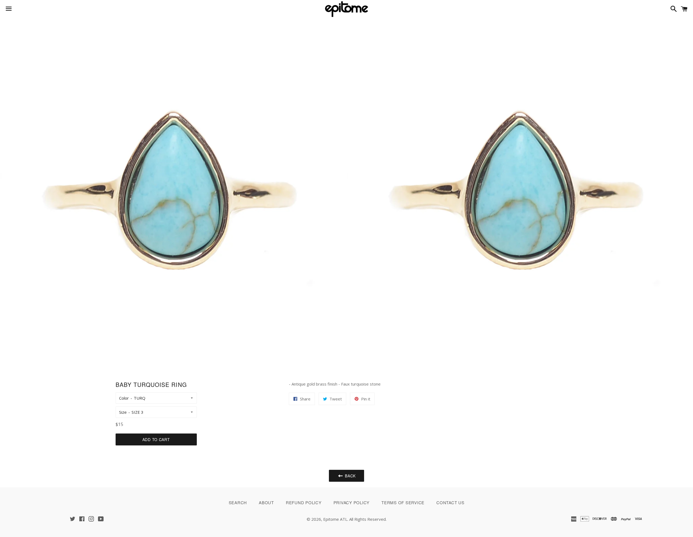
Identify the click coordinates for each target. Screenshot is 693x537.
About (266, 502)
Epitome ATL (335, 519)
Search (238, 502)
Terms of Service (402, 502)
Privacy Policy (352, 502)
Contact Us (450, 502)
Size (123, 412)
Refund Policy (304, 502)
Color (124, 398)
